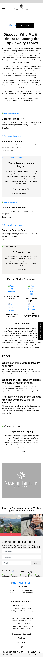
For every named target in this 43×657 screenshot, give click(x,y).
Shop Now (25, 25)
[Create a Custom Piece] (12, 225)
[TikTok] (31, 575)
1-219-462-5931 (27, 590)
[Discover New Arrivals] (12, 202)
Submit (36, 563)
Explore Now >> (8, 217)
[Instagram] (6, 575)
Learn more (21, 270)
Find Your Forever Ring (21, 189)
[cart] (40, 7)
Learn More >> (7, 151)
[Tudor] (12, 25)
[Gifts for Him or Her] (10, 113)
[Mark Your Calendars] (11, 136)
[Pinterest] (23, 575)
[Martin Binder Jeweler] (21, 583)
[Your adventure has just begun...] (12, 158)
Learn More (21, 451)
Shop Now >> (7, 128)
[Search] (36, 7)
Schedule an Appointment (21, 193)
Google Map (28, 611)
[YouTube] (38, 575)
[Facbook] (15, 575)
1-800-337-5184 (27, 593)
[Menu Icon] (3, 8)
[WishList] (38, 7)
